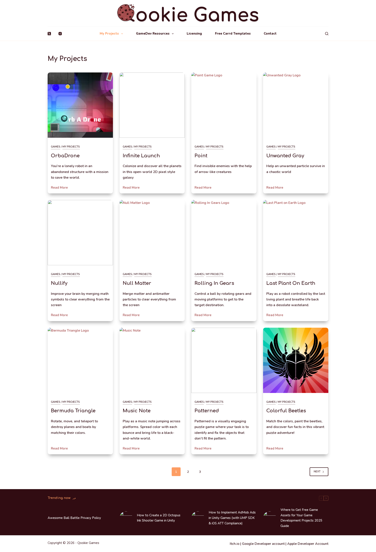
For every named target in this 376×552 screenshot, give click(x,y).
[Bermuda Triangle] (80, 360)
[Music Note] (152, 360)
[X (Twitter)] (49, 33)
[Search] (326, 33)
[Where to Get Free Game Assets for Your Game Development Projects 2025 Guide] (269, 517)
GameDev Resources (153, 33)
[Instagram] (60, 33)
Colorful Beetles (286, 410)
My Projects (109, 33)
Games (55, 146)
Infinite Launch (141, 155)
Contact (270, 33)
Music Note (137, 410)
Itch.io (234, 543)
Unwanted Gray (285, 155)
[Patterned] (224, 360)
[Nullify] (80, 232)
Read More (59, 187)
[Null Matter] (152, 232)
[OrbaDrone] (80, 105)
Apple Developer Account (307, 543)
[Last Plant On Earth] (295, 232)
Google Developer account (263, 543)
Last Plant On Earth (290, 283)
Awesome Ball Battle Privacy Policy (74, 518)
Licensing (194, 33)
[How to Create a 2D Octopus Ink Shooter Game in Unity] (126, 517)
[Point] (224, 105)
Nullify (59, 283)
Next (317, 471)
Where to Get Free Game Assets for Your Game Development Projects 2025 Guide (301, 518)
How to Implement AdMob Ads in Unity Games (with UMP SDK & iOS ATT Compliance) (232, 517)
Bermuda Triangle (73, 410)
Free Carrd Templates (233, 33)
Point (201, 155)
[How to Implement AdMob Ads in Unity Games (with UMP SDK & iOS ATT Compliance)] (197, 517)
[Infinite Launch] (152, 105)
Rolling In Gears (214, 283)
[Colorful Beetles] (295, 360)
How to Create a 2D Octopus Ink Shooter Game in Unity (158, 518)
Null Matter (137, 283)
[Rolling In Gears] (224, 232)
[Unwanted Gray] (295, 105)
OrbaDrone (65, 155)
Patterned (207, 410)
